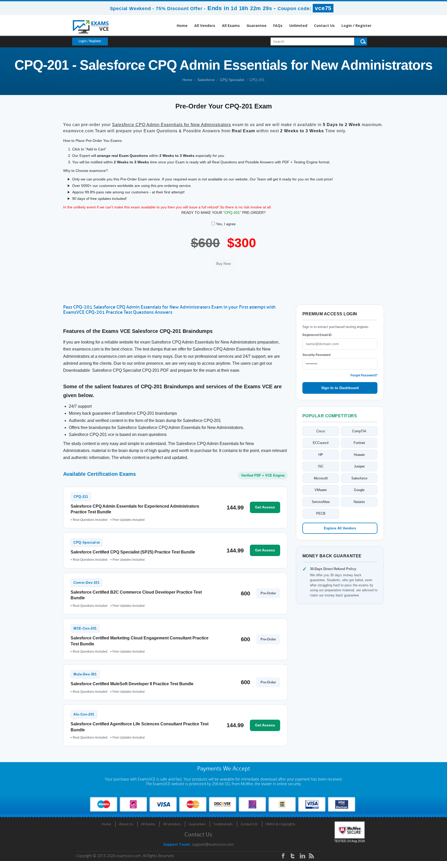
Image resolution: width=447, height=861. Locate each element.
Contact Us (324, 25)
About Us (126, 824)
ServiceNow (321, 502)
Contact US (249, 824)
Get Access (265, 507)
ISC (321, 466)
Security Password (316, 355)
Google (359, 490)
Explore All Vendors (340, 528)
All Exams (231, 25)
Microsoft (321, 478)
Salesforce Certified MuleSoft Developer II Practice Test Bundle (132, 684)
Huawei (359, 455)
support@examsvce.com (213, 844)
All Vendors (204, 25)
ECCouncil (321, 443)
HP (320, 455)
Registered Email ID (317, 335)
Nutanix (359, 502)
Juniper (359, 466)
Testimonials (223, 824)
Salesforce (206, 80)
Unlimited (298, 25)
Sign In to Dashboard (340, 388)
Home (182, 25)
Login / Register (356, 25)
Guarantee (256, 25)
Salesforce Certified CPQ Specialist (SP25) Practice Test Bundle (133, 552)
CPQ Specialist (232, 80)
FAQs (277, 25)
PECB (320, 513)
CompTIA (359, 431)
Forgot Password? (364, 375)
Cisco (320, 431)
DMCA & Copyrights (280, 824)
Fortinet (359, 443)
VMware (321, 490)
